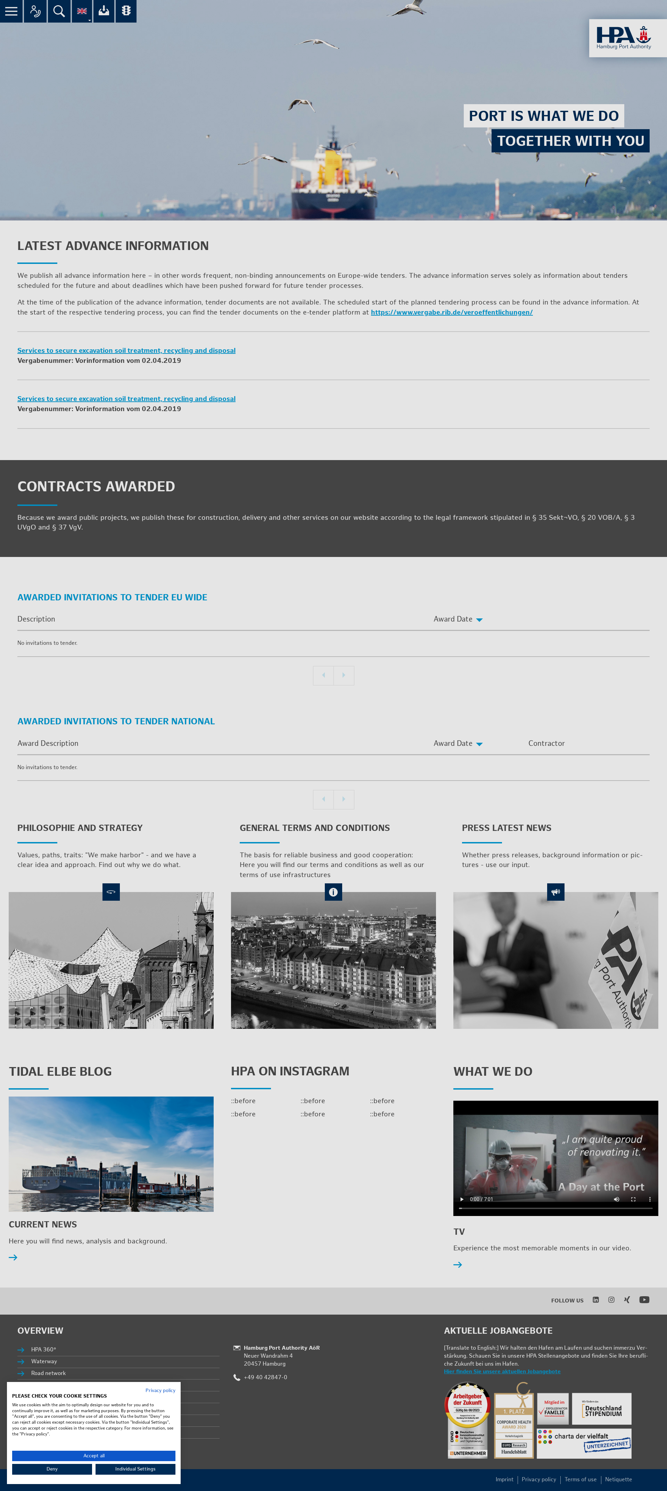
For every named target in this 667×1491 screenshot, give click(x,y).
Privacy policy (160, 1390)
